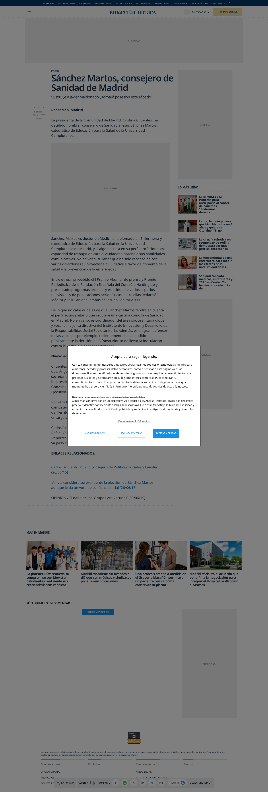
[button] (134, 421)
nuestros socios (126, 364)
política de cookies (151, 386)
